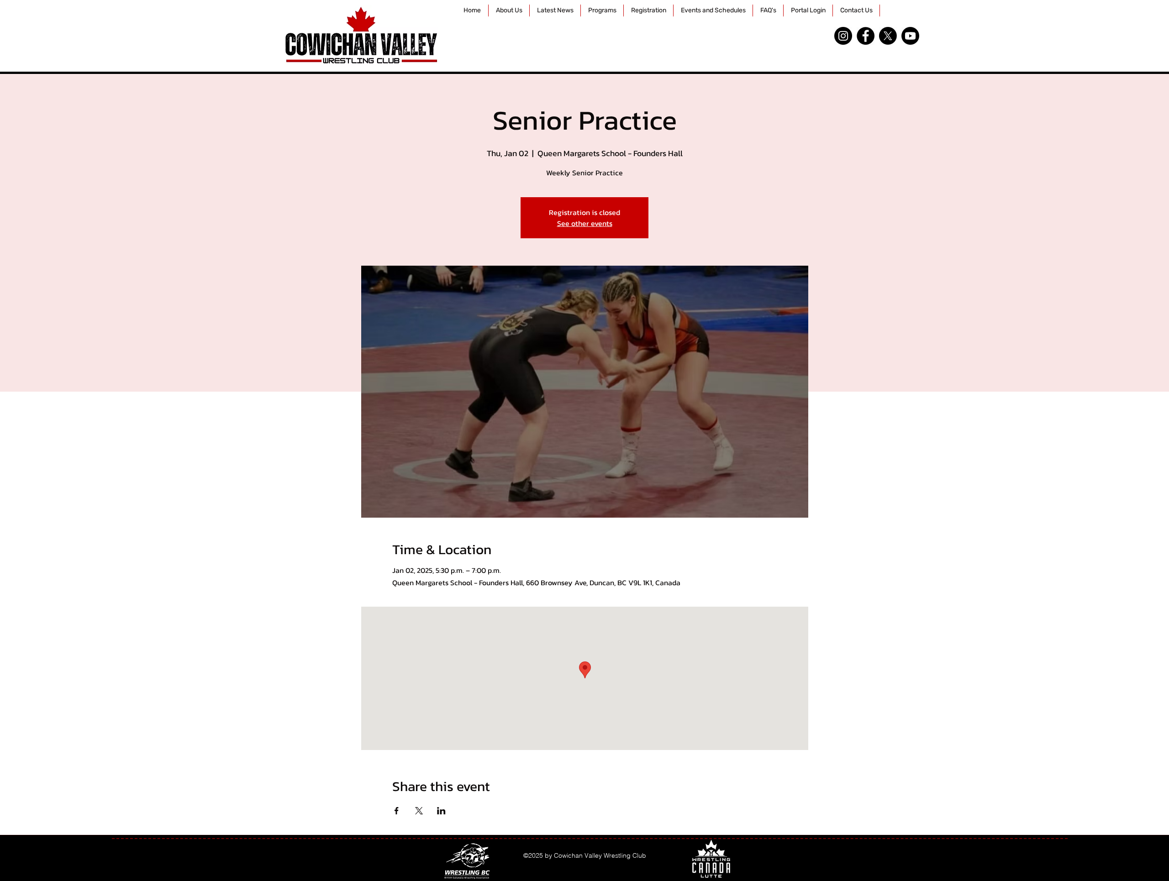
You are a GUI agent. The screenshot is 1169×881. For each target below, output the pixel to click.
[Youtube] (910, 36)
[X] (888, 36)
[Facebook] (865, 36)
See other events (584, 223)
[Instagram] (843, 36)
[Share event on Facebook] (396, 810)
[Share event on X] (419, 810)
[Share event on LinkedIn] (441, 810)
